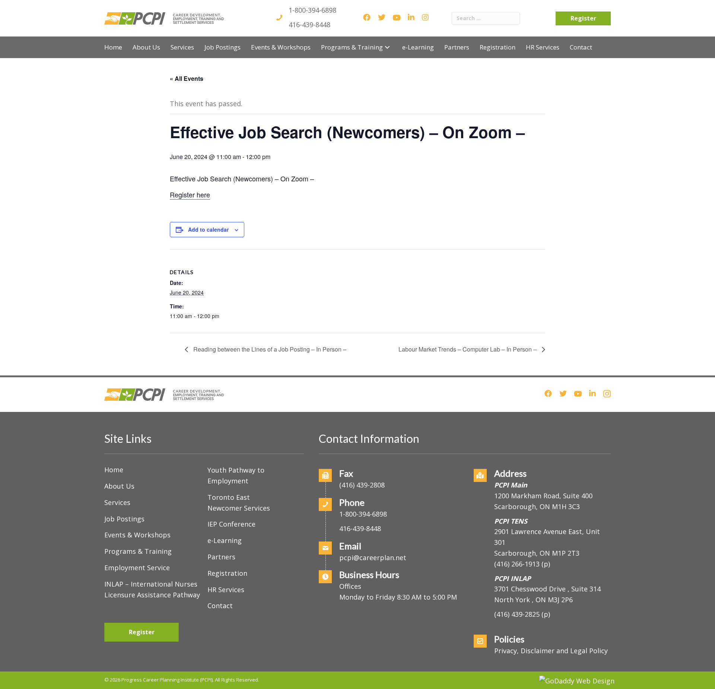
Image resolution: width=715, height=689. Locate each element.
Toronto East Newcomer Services (238, 502)
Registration (227, 573)
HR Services (225, 589)
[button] (387, 47)
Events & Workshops (137, 534)
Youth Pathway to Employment (235, 475)
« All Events (186, 78)
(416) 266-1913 (517, 563)
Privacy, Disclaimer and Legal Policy (551, 650)
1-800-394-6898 (312, 10)
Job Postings (124, 518)
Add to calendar (208, 229)
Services (117, 502)
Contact (220, 605)
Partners (221, 556)
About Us (119, 486)
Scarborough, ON (536, 553)
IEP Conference (231, 524)
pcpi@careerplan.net (372, 557)
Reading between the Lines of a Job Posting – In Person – (269, 349)
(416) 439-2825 (517, 614)
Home (113, 469)
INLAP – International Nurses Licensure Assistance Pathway (152, 589)
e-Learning (224, 540)
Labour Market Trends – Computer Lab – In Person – (468, 349)
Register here (190, 194)
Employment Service (137, 567)
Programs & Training (138, 551)
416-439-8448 (309, 24)
